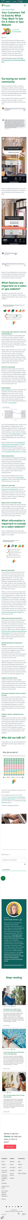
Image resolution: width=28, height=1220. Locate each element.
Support (14, 1)
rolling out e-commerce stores (10, 489)
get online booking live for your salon (16, 451)
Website (12, 9)
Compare (12, 1170)
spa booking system (15, 434)
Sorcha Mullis (17, 31)
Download (12, 1167)
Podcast (20, 1164)
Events (19, 1167)
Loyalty (4, 1092)
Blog (19, 1161)
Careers (3, 1164)
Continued (14, 1021)
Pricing (11, 1164)
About (3, 1161)
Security (4, 1199)
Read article (6, 1025)
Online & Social (5, 9)
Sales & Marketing (6, 1006)
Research (4, 597)
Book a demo (10, 1146)
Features (12, 1161)
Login (7, 1)
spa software (12, 402)
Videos (19, 1170)
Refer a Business (22, 1173)
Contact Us (4, 1214)
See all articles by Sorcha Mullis (13, 965)
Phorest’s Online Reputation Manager (12, 612)
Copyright (4, 1183)
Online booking (6, 389)
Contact (4, 1167)
